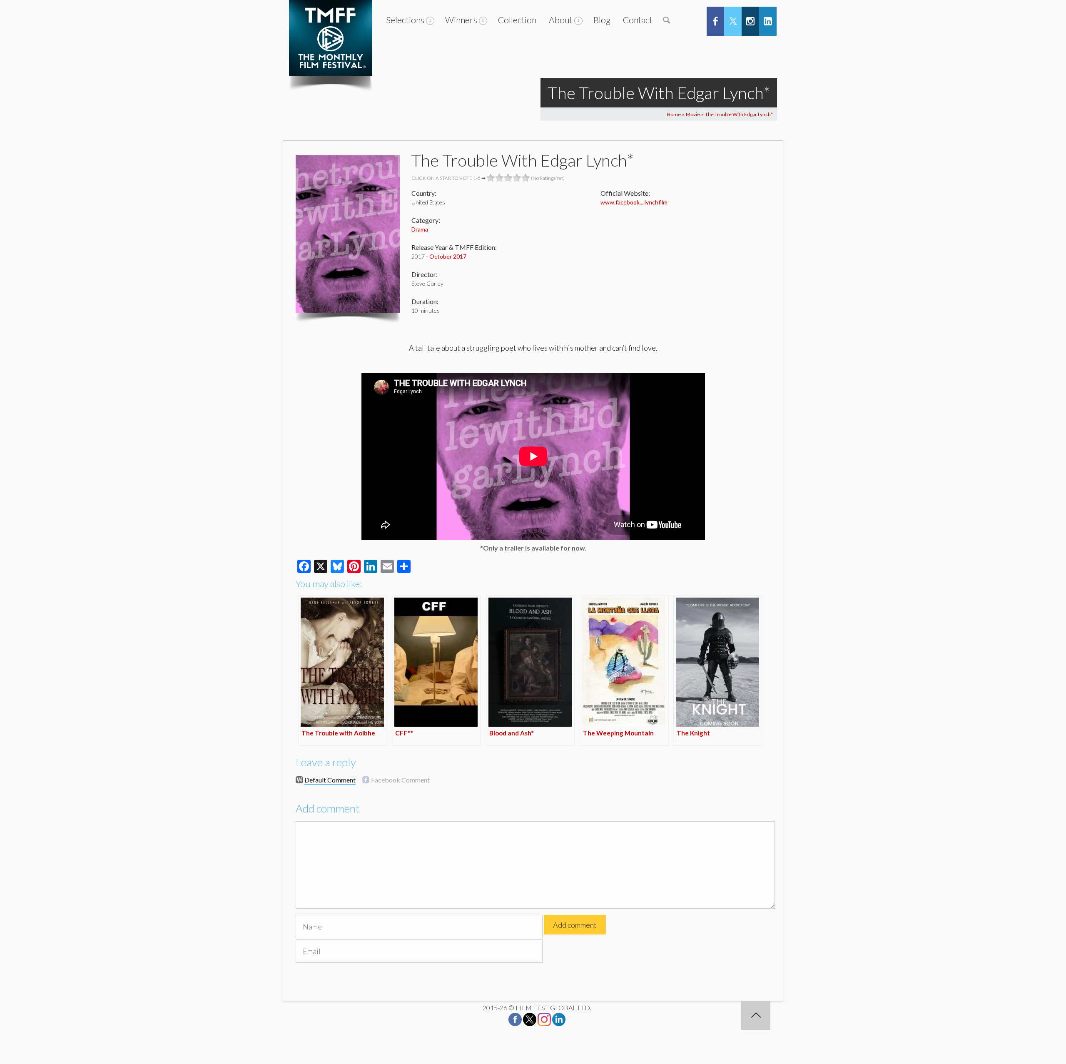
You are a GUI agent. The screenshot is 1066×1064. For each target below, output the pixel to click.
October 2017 (447, 256)
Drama (419, 229)
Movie (693, 114)
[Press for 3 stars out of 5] (508, 178)
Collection (517, 20)
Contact (638, 20)
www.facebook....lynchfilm (633, 202)
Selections (405, 20)
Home (674, 114)
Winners (461, 20)
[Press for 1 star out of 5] (490, 178)
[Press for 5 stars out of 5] (525, 178)
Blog (601, 20)
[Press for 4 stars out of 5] (517, 178)
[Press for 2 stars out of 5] (499, 178)
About (561, 20)
